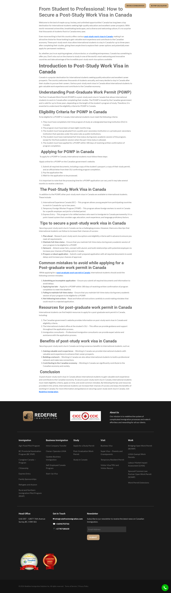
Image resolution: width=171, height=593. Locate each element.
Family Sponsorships (27, 479)
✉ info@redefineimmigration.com (68, 519)
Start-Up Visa (52, 473)
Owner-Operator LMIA (56, 451)
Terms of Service (71, 586)
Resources (85, 5)
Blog (100, 5)
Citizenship (23, 468)
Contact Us (113, 5)
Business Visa (106, 445)
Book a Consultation (135, 6)
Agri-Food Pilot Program (29, 445)
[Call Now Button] (165, 587)
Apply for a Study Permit (83, 445)
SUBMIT (93, 537)
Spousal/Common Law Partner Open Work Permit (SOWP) (139, 474)
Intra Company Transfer (56, 445)
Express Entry (25, 473)
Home (55, 5)
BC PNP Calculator (159, 6)
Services (68, 5)
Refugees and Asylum (28, 484)
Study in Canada (80, 459)
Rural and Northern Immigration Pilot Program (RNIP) (30, 493)
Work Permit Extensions (138, 482)
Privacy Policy (83, 586)
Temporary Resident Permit (112, 459)
